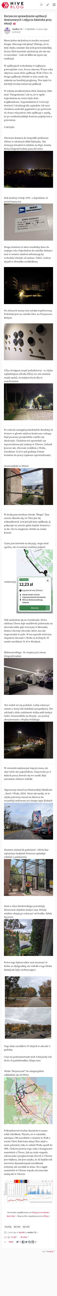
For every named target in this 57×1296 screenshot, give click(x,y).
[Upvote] (5, 1237)
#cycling (8, 1226)
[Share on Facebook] (23, 1242)
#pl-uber (17, 1226)
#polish (31, 29)
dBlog (45, 1216)
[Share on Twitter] (26, 1242)
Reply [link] (11, 1242)
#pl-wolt (26, 1226)
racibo (17, 29)
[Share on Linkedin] (32, 1242)
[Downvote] (8, 1237)
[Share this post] (35, 1242)
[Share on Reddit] (29, 1242)
